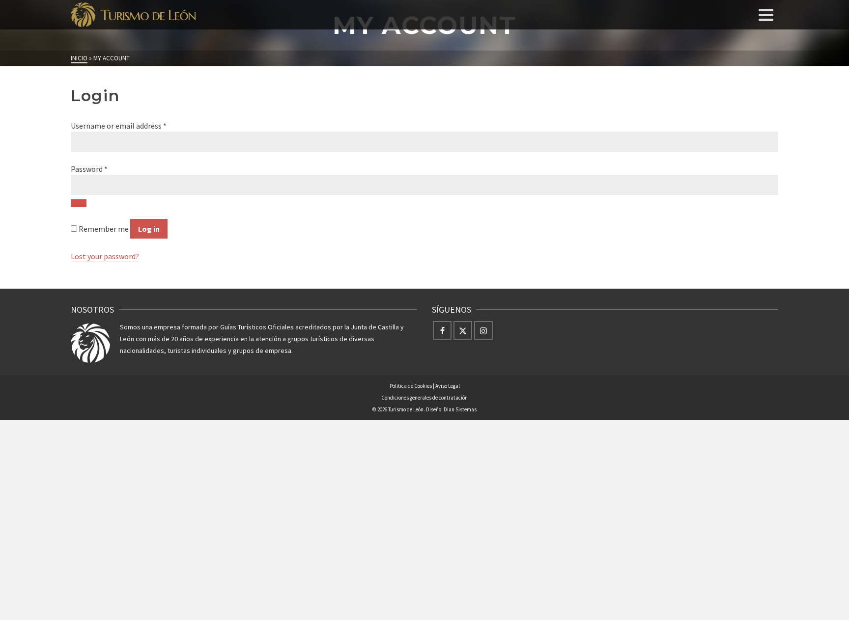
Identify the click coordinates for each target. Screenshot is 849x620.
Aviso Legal (447, 385)
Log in (149, 229)
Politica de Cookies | (412, 385)
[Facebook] (442, 330)
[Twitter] (462, 330)
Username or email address (119, 126)
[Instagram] (483, 330)
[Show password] (78, 203)
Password (89, 169)
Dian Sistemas (460, 409)
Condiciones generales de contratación (424, 397)
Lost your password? (105, 256)
